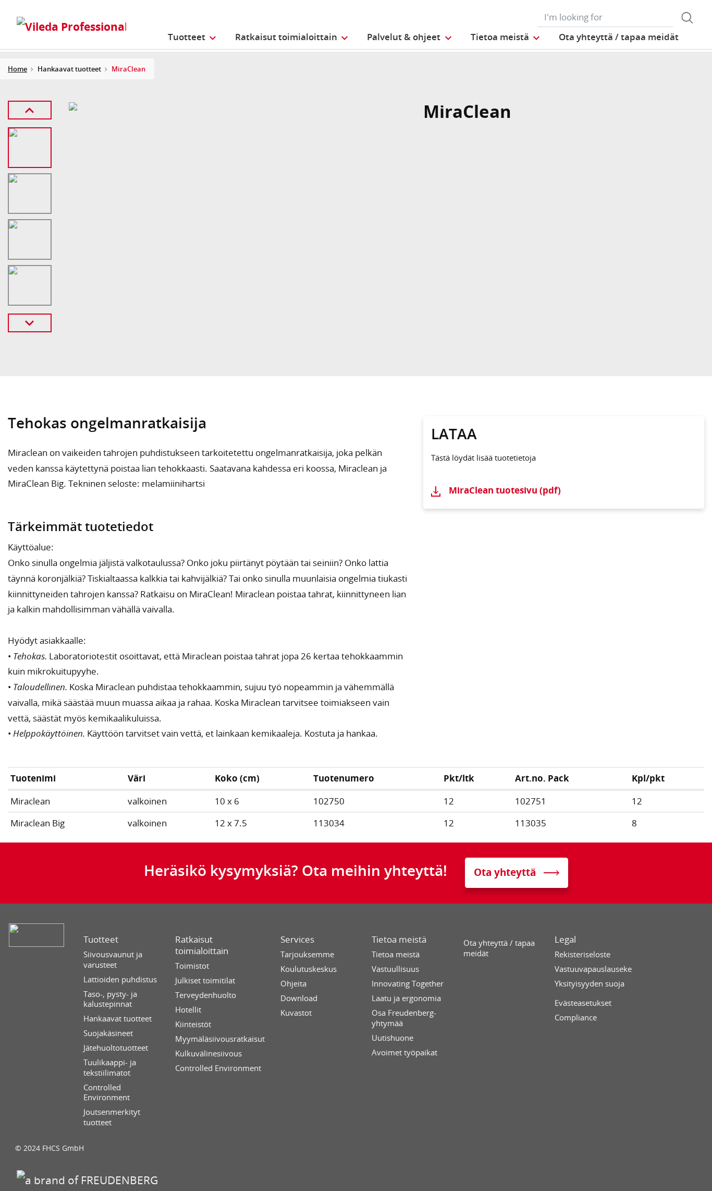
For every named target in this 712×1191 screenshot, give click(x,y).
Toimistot (192, 966)
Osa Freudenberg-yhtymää (404, 1018)
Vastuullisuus (395, 969)
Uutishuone (392, 1038)
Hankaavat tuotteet (117, 1019)
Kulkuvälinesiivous (208, 1053)
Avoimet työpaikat (404, 1052)
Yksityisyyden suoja (589, 984)
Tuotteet (100, 939)
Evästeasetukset (583, 1003)
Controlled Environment (106, 1092)
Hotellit (188, 1010)
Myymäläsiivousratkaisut (220, 1039)
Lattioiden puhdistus (120, 979)
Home (17, 69)
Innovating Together (408, 984)
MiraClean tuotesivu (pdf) (505, 490)
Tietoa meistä (399, 939)
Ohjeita (293, 984)
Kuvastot (296, 1013)
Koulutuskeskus (308, 969)
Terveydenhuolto (205, 995)
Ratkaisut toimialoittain (201, 945)
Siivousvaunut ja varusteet (112, 959)
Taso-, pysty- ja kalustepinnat (110, 999)
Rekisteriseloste (582, 954)
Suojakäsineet (108, 1033)
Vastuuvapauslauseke (593, 969)
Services (297, 939)
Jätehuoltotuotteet (115, 1048)
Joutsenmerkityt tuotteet (111, 1117)
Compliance (576, 1017)
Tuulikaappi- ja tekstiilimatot (109, 1067)
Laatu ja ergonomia (406, 998)
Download (298, 998)
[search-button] (687, 18)
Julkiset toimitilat (205, 980)
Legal (565, 939)
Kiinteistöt (193, 1024)
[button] (192, 37)
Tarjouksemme (307, 954)
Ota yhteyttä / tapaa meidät (499, 948)
